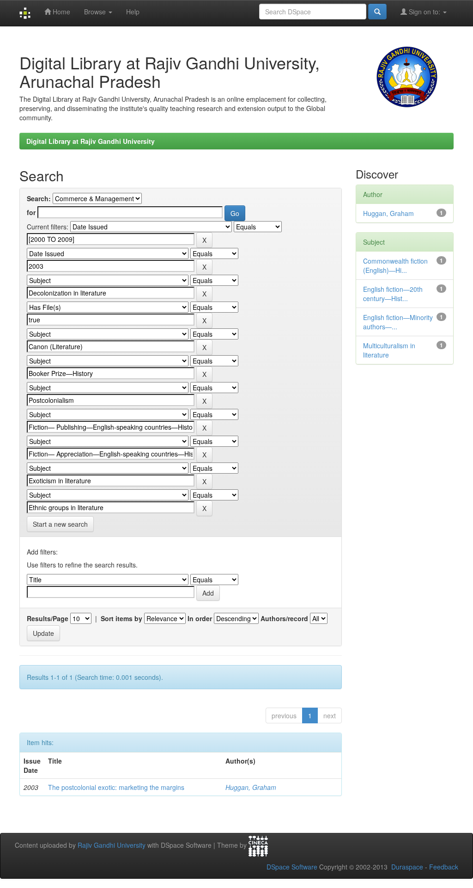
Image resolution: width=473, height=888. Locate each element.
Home (60, 11)
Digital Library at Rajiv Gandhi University (90, 141)
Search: (39, 198)
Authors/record (284, 618)
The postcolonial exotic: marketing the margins (116, 787)
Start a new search (60, 524)
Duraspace (407, 866)
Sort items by (121, 618)
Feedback (443, 866)
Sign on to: (424, 11)
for (31, 212)
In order (200, 618)
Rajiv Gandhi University (112, 845)
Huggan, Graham (250, 787)
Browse (96, 11)
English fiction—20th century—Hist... (393, 293)
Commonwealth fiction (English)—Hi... (395, 265)
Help (132, 11)
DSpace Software (292, 866)
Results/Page (47, 618)
